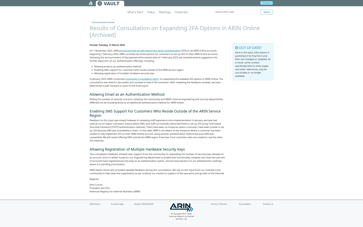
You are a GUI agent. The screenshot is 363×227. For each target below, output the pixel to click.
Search (266, 12)
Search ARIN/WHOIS (144, 204)
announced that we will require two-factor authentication (150, 50)
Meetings (165, 12)
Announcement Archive (103, 22)
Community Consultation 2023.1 (142, 79)
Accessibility (245, 204)
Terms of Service (219, 204)
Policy (151, 12)
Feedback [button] (267, 3)
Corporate (181, 12)
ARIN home (95, 204)
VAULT (112, 4)
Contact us (268, 204)
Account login (117, 204)
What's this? (135, 12)
